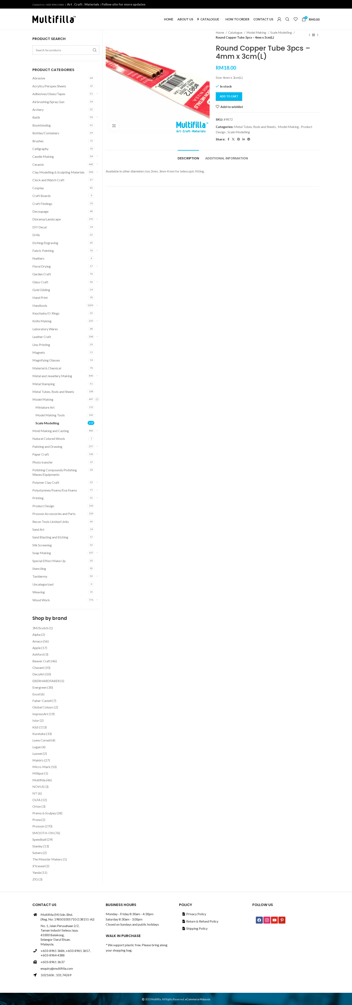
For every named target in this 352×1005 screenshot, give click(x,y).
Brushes (38, 141)
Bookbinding (41, 125)
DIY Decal (39, 227)
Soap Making (41, 553)
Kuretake (38, 734)
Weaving (38, 592)
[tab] (188, 156)
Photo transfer (42, 462)
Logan (36, 747)
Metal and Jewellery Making (52, 376)
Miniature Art (45, 407)
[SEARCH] (94, 50)
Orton (36, 806)
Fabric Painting (43, 250)
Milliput (38, 773)
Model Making (256, 32)
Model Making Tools (50, 415)
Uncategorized (42, 584)
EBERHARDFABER (46, 681)
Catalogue (235, 32)
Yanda (36, 872)
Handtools (39, 305)
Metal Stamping (43, 384)
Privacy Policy (196, 914)
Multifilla (38, 780)
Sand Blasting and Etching (50, 537)
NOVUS (38, 786)
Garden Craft (41, 274)
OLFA (36, 800)
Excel (36, 694)
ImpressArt (40, 714)
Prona (36, 820)
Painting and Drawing (47, 446)
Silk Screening (42, 545)
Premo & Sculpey (44, 813)
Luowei (37, 753)
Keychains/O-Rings (45, 313)
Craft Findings (42, 204)
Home (220, 32)
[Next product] (318, 35)
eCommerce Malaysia (197, 999)
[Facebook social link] (228, 139)
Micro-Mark (41, 767)
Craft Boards (41, 196)
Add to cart (229, 96)
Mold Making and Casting (50, 431)
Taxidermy (39, 576)
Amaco (37, 641)
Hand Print (40, 297)
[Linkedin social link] (243, 139)
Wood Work (41, 600)
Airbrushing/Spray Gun (48, 102)
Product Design (43, 506)
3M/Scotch (40, 628)
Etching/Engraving (45, 243)
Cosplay (38, 188)
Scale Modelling (281, 32)
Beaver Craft (41, 661)
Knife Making (42, 321)
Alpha (36, 634)
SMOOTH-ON (43, 833)
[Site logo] (54, 19)
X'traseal (38, 866)
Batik (36, 117)
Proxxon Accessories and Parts (54, 514)
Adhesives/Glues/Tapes (48, 94)
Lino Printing (41, 345)
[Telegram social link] (248, 139)
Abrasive (38, 78)
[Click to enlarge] (114, 126)
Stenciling (39, 568)
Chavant (38, 667)
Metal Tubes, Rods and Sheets (255, 127)
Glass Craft (40, 282)
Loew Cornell (41, 740)
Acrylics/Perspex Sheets (49, 86)
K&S (35, 727)
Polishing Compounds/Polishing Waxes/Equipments (54, 472)
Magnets (38, 352)
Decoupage (40, 211)
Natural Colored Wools (48, 438)
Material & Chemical (46, 368)
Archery (38, 109)
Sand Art (38, 529)
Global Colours (43, 707)
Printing (38, 498)
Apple (36, 648)
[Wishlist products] (296, 19)
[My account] (279, 19)
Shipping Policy (197, 928)
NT (34, 793)
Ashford (38, 654)
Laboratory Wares (45, 329)
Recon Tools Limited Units (50, 522)
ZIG (35, 879)
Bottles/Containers (45, 133)
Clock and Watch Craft (48, 180)
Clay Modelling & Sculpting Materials (58, 172)
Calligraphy (40, 149)
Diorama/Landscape (46, 219)
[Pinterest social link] (238, 139)
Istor (35, 720)
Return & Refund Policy (202, 921)
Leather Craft (41, 337)
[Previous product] (309, 35)
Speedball (39, 839)
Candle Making (43, 156)
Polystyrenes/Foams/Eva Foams (54, 490)
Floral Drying (41, 266)
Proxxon (38, 826)
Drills (36, 235)
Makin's (38, 760)
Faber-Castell (42, 701)
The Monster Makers (47, 859)
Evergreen (39, 687)
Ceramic (38, 164)
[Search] (287, 19)
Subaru (37, 853)
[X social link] (233, 139)
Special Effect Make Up (49, 561)
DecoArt (38, 674)
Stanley (37, 846)
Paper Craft (40, 454)
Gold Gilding (41, 290)
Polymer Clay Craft (45, 482)
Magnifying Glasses (46, 360)
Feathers (38, 258)
